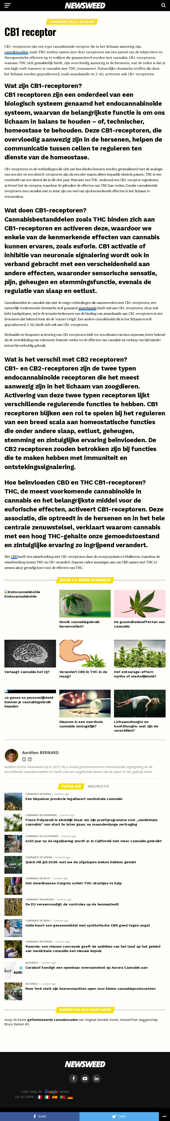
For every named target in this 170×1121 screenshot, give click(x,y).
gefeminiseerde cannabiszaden (52, 1020)
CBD (14, 556)
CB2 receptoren (28, 449)
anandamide (87, 307)
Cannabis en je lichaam (72, 21)
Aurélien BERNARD (40, 752)
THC (99, 219)
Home (8, 22)
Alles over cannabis (30, 22)
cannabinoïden (16, 52)
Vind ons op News (45, 1091)
